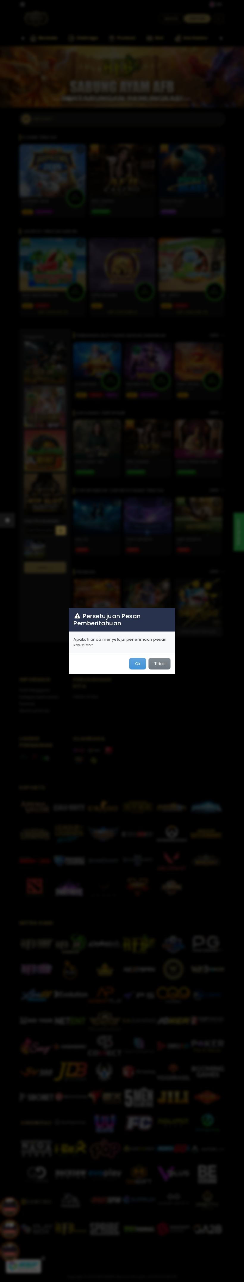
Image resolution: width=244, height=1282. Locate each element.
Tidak (159, 663)
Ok (137, 663)
